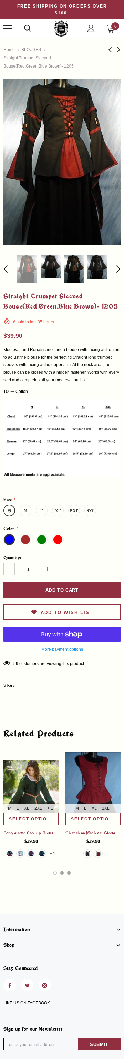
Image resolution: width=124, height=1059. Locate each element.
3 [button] (69, 873)
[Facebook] (9, 985)
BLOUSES (31, 49)
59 (15, 663)
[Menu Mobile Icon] (7, 28)
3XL (90, 510)
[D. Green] (42, 853)
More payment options (62, 649)
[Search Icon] (27, 28)
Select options (31, 819)
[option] (62, 162)
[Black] (10, 853)
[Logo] (61, 28)
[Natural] (20, 853)
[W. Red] (31, 853)
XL (58, 510)
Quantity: (12, 557)
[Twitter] (27, 985)
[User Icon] (91, 28)
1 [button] (55, 873)
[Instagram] (45, 985)
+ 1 (50, 808)
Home (9, 49)
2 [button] (62, 873)
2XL (74, 510)
